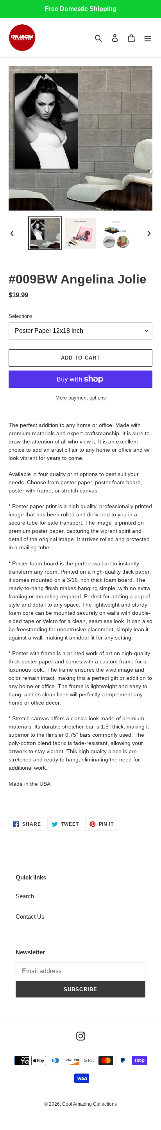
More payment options (80, 398)
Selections (20, 316)
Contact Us (30, 916)
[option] (45, 233)
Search (25, 896)
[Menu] (148, 37)
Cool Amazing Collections (89, 1104)
